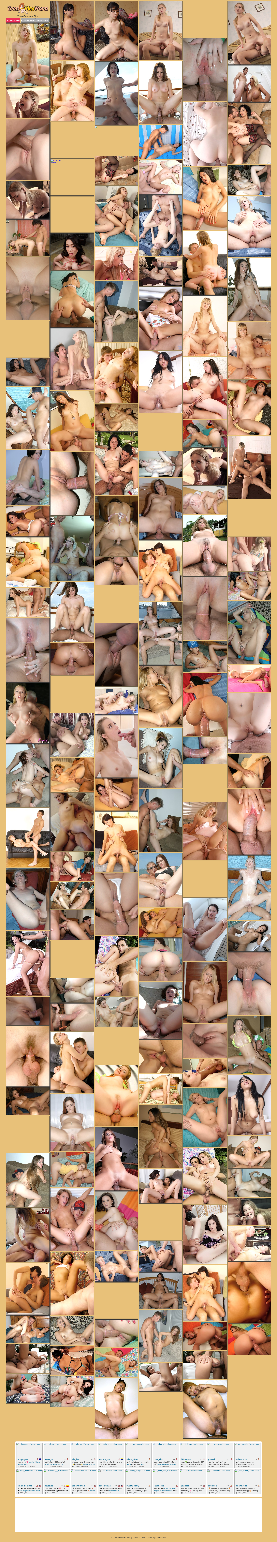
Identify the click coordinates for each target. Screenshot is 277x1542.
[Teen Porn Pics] (28, 8)
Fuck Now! (42, 20)
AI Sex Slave (13, 20)
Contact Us (161, 1537)
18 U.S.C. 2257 (139, 1537)
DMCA (151, 1537)
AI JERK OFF (27, 20)
